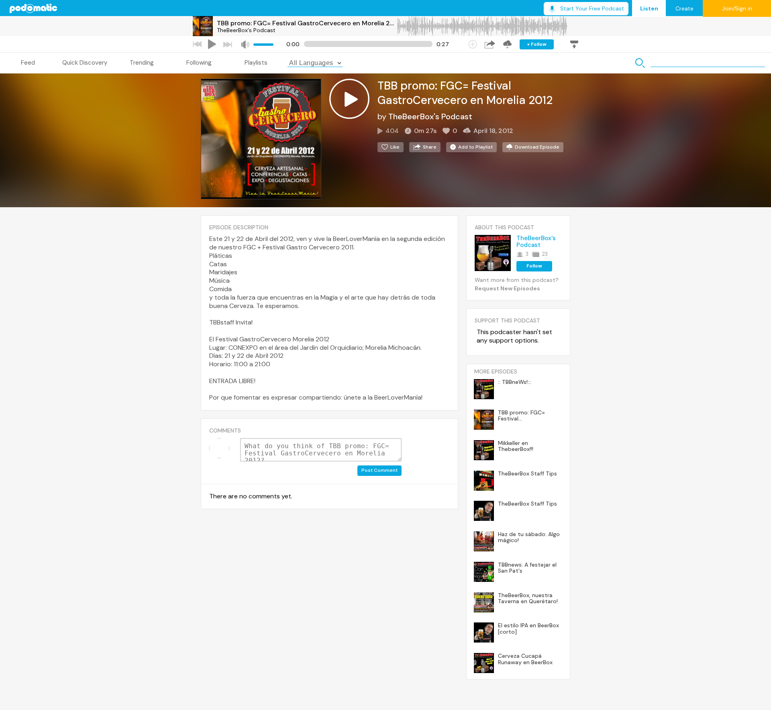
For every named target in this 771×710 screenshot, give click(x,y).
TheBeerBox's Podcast (246, 30)
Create (684, 8)
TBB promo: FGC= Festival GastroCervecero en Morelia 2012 (307, 23)
